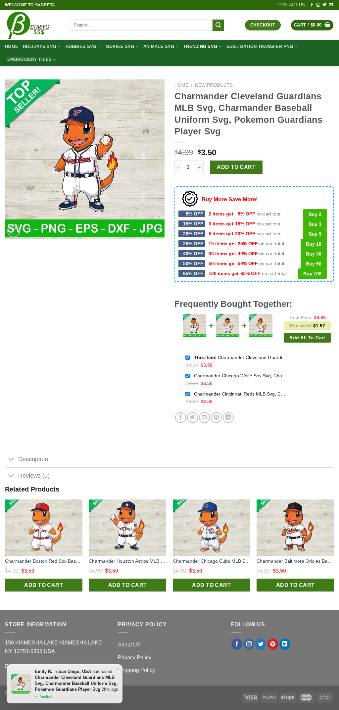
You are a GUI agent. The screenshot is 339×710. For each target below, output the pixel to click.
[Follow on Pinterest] (272, 644)
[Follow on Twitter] (324, 5)
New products (214, 85)
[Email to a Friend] (204, 417)
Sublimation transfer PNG (259, 46)
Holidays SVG (39, 46)
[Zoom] (13, 230)
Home (11, 46)
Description (33, 459)
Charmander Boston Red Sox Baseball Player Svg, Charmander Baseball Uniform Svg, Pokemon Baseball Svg (43, 561)
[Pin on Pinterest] (216, 417)
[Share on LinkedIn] (228, 417)
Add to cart (236, 167)
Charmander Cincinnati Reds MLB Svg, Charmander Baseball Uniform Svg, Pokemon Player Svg (240, 394)
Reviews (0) (34, 475)
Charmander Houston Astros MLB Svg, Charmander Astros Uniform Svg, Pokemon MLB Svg (127, 561)
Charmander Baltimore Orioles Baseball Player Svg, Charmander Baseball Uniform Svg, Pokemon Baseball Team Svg (295, 561)
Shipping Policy (136, 670)
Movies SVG (120, 46)
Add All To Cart (307, 337)
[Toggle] (11, 460)
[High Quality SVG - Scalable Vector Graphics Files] (32, 25)
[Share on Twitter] (192, 417)
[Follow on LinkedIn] (284, 644)
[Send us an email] (331, 5)
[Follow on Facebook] (312, 5)
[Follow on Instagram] (318, 5)
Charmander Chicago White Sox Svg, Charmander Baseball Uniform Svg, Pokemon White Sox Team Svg (240, 375)
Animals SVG (158, 46)
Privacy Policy (134, 657)
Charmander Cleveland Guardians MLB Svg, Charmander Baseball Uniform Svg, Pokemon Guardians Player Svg (240, 357)
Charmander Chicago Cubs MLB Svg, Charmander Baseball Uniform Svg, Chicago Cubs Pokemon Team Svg (211, 561)
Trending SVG (200, 46)
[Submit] (218, 25)
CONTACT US (291, 4)
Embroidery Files (29, 59)
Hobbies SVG (81, 46)
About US (129, 644)
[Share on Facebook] (180, 417)
